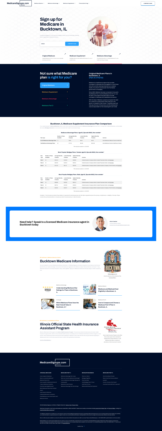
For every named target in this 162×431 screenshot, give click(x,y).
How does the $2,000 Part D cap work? (111, 384)
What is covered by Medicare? (46, 378)
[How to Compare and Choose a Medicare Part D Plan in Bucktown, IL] (89, 303)
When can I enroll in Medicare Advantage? (70, 378)
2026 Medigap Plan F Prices (88, 382)
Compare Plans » (112, 277)
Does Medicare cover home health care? (49, 396)
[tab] (55, 85)
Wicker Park (103, 408)
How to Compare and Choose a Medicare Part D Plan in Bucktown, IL (109, 305)
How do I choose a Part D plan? (110, 382)
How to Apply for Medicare (46, 376)
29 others (112, 162)
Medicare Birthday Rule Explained (89, 386)
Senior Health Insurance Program (65, 332)
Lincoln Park (98, 408)
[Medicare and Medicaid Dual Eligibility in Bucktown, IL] (89, 289)
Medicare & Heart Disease (67, 384)
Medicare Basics (38, 3)
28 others (120, 165)
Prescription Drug (83, 3)
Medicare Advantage (53, 3)
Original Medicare (48, 56)
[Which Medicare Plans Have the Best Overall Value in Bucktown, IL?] (47, 303)
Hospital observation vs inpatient (47, 394)
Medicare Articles (44, 398)
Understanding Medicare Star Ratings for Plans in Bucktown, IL (67, 290)
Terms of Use (68, 405)
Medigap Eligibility (86, 378)
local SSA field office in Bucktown (47, 410)
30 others (112, 160)
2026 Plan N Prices (86, 384)
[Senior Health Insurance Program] (112, 325)
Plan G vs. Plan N (85, 376)
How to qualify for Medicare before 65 (48, 382)
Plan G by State (85, 380)
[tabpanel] (102, 90)
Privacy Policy (75, 405)
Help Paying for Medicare (45, 392)
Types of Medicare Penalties (46, 384)
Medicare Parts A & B (44, 380)
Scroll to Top (80, 426)
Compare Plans (148, 3)
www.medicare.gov (66, 423)
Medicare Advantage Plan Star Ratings (69, 386)
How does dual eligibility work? (47, 386)
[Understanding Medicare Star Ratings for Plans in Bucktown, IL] (47, 289)
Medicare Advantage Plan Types (68, 376)
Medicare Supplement (68, 3)
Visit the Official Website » (45, 340)
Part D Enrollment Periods (108, 376)
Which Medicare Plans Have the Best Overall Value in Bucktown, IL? (67, 305)
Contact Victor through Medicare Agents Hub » (120, 225)
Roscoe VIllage (112, 408)
